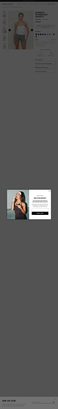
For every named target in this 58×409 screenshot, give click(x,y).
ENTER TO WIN (40, 213)
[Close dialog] (50, 191)
